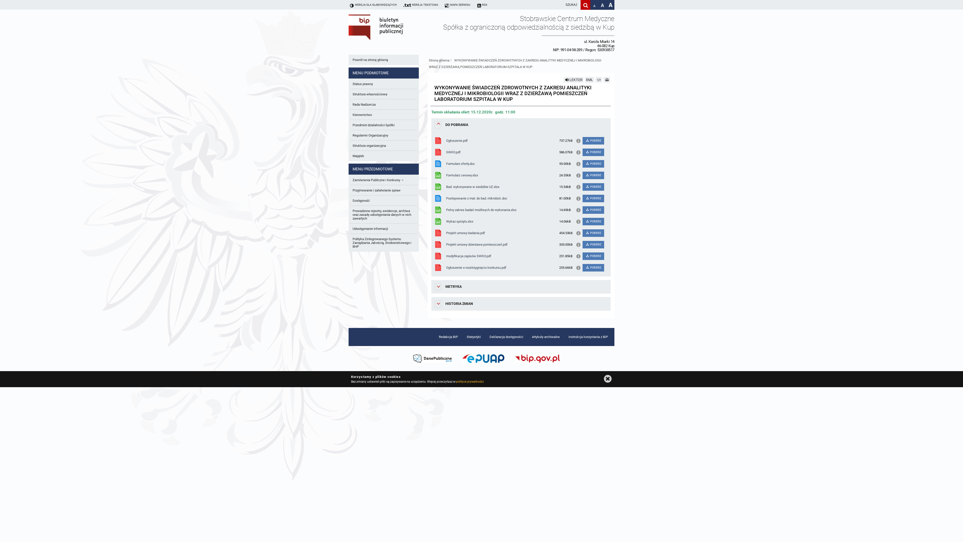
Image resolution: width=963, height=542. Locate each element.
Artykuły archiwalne (546, 337)
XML (589, 80)
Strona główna (439, 60)
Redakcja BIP (448, 337)
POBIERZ (595, 140)
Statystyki (474, 337)
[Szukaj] (585, 5)
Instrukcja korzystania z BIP (588, 337)
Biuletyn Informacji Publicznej (390, 33)
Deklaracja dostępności (506, 337)
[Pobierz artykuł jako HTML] (599, 80)
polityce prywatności (470, 381)
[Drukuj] (607, 80)
